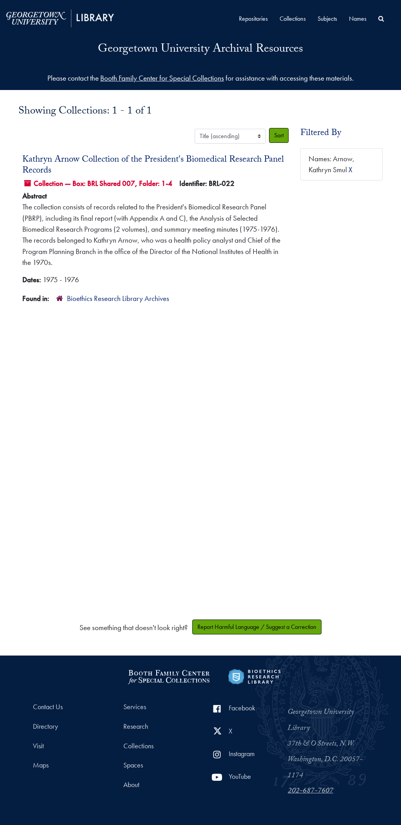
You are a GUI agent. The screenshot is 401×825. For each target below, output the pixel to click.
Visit (38, 746)
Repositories (253, 18)
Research (135, 726)
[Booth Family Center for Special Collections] (168, 676)
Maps (41, 765)
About (131, 784)
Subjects (327, 18)
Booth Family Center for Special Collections (162, 78)
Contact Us (48, 707)
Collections (293, 18)
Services (134, 707)
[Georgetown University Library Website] (60, 17)
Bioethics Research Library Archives (118, 298)
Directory (45, 726)
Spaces (133, 765)
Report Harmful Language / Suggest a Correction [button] (256, 627)
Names (358, 18)
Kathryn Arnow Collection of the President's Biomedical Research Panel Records (153, 165)
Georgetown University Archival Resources (200, 50)
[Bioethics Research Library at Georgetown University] (254, 676)
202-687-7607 (310, 791)
